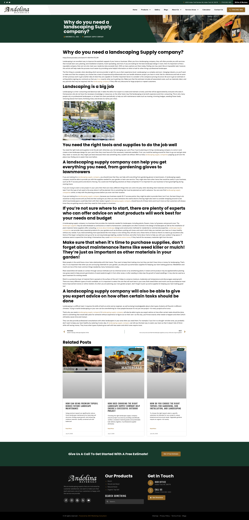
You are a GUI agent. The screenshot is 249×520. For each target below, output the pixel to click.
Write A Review (241, 2)
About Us (175, 10)
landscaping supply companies (157, 155)
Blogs (166, 10)
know (99, 79)
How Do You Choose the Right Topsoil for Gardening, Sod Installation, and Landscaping (165, 406)
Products (144, 10)
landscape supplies (70, 226)
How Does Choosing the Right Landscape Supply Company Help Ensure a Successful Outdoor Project (124, 407)
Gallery (157, 10)
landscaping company (101, 81)
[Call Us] (150, 490)
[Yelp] (83, 500)
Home (135, 10)
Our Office (160, 482)
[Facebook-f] (4, 2)
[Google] (77, 500)
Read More (69, 428)
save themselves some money (120, 237)
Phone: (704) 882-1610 (163, 492)
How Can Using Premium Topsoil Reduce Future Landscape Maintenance (82, 406)
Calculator (206, 10)
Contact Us (218, 10)
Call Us (158, 489)
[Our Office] (150, 483)
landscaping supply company (89, 177)
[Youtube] (88, 500)
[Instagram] (71, 500)
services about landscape (105, 228)
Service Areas (190, 10)
